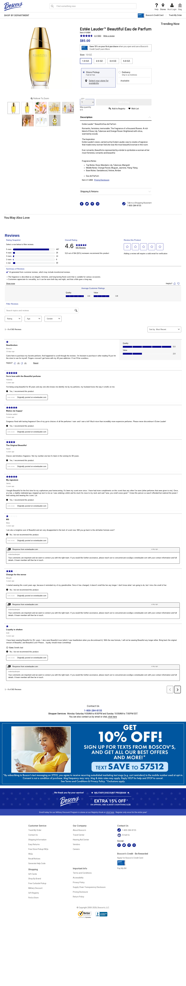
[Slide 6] (41, 120)
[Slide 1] (27, 108)
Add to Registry (118, 109)
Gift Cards (32, 874)
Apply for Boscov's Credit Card (130, 858)
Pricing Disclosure (80, 892)
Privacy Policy (79, 882)
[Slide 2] (41, 108)
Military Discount (35, 888)
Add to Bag (123, 102)
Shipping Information (37, 840)
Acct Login (171, 9)
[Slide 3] (54, 108)
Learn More (105, 49)
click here (112, 716)
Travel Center (78, 835)
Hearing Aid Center (81, 840)
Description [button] (86, 117)
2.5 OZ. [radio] (99, 61)
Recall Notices (34, 859)
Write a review (109, 36)
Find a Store (33, 898)
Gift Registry (33, 893)
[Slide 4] (68, 108)
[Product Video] (54, 120)
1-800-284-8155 (134, 205)
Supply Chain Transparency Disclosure (89, 887)
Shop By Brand (34, 879)
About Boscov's (79, 830)
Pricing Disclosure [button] (101, 180)
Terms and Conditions (82, 873)
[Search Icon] (52, 6)
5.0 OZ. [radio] (126, 61)
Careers (76, 849)
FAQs (30, 854)
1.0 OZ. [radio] (85, 61)
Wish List (135, 109)
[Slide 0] (13, 108)
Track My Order (175, 15)
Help (156, 9)
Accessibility (78, 878)
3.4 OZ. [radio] (113, 61)
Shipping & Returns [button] (89, 191)
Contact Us (33, 835)
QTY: (83, 99)
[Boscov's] (13, 6)
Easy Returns (34, 844)
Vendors (76, 844)
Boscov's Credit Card (154, 15)
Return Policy (78, 897)
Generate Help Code (36, 863)
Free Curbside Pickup (37, 883)
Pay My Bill (121, 868)
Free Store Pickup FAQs (38, 849)
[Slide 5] (28, 120)
